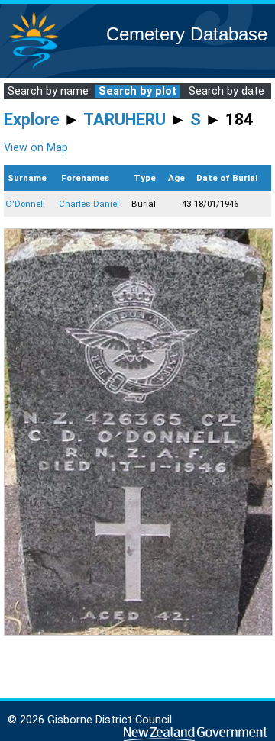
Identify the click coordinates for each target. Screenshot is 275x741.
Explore (32, 119)
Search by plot (137, 91)
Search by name (48, 91)
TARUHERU (124, 119)
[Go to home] (34, 68)
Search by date (226, 91)
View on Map (36, 147)
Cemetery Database (186, 34)
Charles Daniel (89, 203)
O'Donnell (25, 203)
